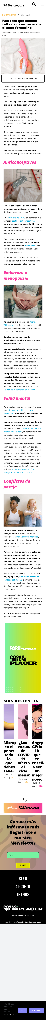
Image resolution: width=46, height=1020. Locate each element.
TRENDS (23, 894)
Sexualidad (9, 14)
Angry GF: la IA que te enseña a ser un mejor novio (39, 761)
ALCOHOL (23, 886)
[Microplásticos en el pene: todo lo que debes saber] (9, 721)
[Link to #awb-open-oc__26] (42, 4)
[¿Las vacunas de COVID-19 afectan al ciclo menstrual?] (23, 721)
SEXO (23, 878)
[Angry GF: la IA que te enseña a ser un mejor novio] (37, 721)
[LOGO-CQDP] (14, 5)
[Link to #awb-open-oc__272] (34, 4)
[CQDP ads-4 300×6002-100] (23, 624)
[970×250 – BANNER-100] (23, 804)
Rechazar (36, 1010)
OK (22, 1010)
